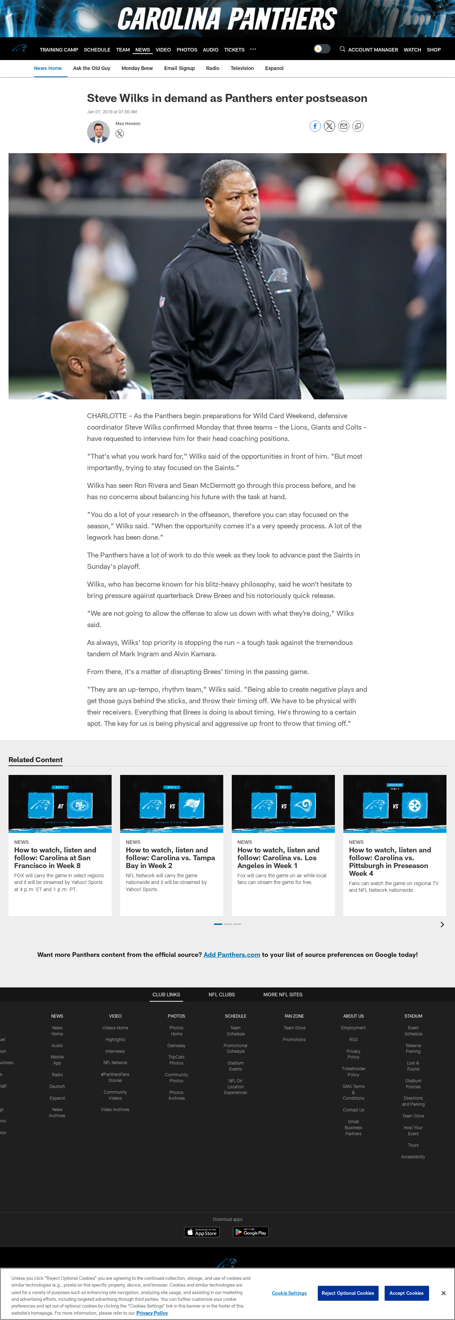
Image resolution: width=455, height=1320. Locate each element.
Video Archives (115, 1109)
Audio (57, 1045)
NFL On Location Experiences (235, 1086)
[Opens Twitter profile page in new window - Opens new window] (120, 133)
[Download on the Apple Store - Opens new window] (202, 1233)
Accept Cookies (407, 1293)
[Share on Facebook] (315, 130)
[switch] (322, 48)
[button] (218, 924)
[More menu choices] (253, 49)
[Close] (443, 1293)
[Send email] (343, 130)
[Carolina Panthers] (227, 1265)
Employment (353, 1027)
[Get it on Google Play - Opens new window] (251, 1235)
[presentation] (443, 925)
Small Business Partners (353, 1127)
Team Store (294, 1027)
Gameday (176, 1045)
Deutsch (57, 1086)
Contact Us (353, 1109)
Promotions (294, 1039)
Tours (413, 1144)
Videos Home (115, 1027)
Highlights (115, 1039)
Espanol (57, 1097)
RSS (353, 1039)
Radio (57, 1074)
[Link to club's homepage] (19, 48)
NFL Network (115, 1062)
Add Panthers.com (232, 954)
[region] (227, 1294)
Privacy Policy (152, 1312)
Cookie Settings (289, 1293)
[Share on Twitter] (329, 130)
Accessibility (413, 1156)
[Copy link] (358, 126)
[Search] (343, 49)
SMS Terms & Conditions (354, 1092)
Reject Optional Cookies (348, 1293)
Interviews (115, 1051)
